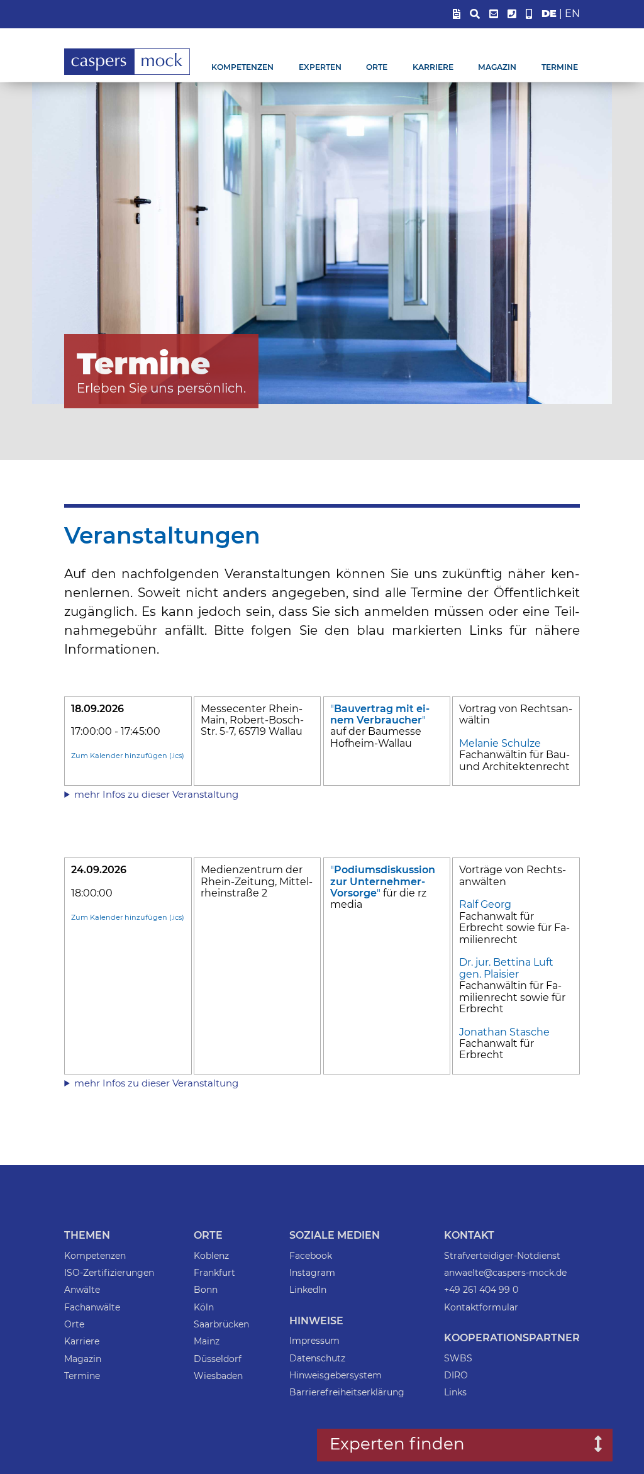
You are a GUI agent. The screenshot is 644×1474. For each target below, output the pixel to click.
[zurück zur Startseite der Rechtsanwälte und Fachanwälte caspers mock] (127, 73)
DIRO (456, 1375)
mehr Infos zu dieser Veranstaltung (156, 794)
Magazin (497, 67)
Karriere (433, 67)
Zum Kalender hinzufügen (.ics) (127, 755)
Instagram (312, 1272)
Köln (204, 1307)
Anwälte (82, 1289)
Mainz (206, 1341)
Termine (559, 67)
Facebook (310, 1255)
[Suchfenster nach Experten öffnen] (589, 1445)
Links (455, 1392)
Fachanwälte (92, 1307)
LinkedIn (307, 1289)
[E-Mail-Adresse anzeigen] (493, 14)
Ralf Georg (485, 904)
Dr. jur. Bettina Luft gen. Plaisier (506, 968)
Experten (320, 67)
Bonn (206, 1289)
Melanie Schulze (500, 743)
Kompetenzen (242, 67)
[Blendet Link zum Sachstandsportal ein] (456, 14)
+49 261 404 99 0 (481, 1289)
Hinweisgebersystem (335, 1375)
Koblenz (211, 1255)
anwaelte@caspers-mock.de (505, 1272)
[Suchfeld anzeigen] (475, 14)
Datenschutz (317, 1358)
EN (572, 14)
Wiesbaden (218, 1376)
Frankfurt (214, 1272)
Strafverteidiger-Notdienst (502, 1255)
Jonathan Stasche (504, 1032)
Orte (376, 67)
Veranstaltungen (162, 535)
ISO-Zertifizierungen (109, 1272)
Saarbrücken (221, 1324)
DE (549, 14)
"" (380, 714)
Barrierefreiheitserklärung (346, 1392)
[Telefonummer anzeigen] (512, 14)
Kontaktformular (481, 1307)
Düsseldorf (218, 1359)
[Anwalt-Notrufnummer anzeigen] (529, 14)
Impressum (314, 1340)
